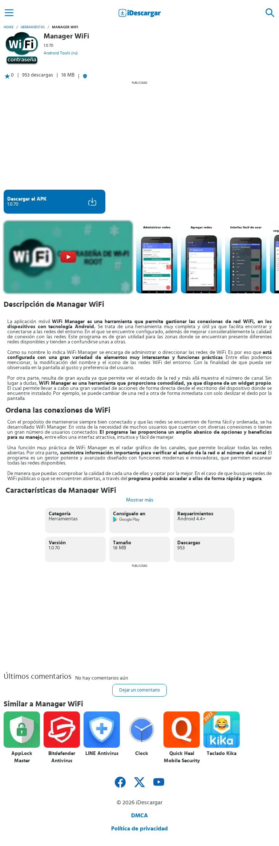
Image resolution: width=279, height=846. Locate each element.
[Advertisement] (139, 135)
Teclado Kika (221, 753)
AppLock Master (21, 757)
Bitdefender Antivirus (61, 757)
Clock (141, 753)
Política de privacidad (139, 828)
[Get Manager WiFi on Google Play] (126, 520)
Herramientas (33, 27)
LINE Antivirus (101, 753)
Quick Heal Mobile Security (182, 757)
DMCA (139, 815)
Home (8, 27)
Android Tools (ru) (61, 53)
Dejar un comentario (139, 690)
